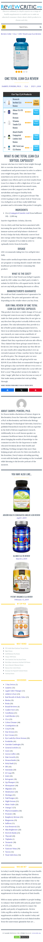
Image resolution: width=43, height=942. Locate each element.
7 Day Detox (10, 684)
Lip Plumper (10, 782)
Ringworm (9, 820)
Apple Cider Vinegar (13, 691)
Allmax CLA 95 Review (21, 556)
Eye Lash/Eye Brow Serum (15, 738)
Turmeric (9, 842)
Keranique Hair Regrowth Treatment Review (16, 671)
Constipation (10, 725)
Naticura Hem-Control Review (13, 668)
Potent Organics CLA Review (22, 596)
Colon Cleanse (11, 722)
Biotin (7, 700)
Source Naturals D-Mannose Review (14, 665)
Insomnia (9, 769)
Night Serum (10, 801)
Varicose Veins (11, 848)
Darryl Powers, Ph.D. (11, 86)
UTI (6, 845)
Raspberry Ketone (12, 817)
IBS (6, 766)
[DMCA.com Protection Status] (21, 937)
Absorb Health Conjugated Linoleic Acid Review (21, 515)
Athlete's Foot (10, 694)
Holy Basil (9, 763)
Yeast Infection (11, 855)
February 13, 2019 (22, 599)
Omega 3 (8, 807)
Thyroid (8, 836)
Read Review (36, 102)
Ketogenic (9, 779)
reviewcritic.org (36, 933)
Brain (7, 703)
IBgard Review (8, 651)
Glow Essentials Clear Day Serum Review (15, 659)
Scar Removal (10, 826)
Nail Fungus (10, 798)
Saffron (8, 823)
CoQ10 (8, 728)
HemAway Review (9, 673)
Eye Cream (9, 735)
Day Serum (9, 732)
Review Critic (29, 385)
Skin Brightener (11, 829)
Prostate (8, 814)
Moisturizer (9, 792)
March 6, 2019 (21, 559)
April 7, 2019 (21, 518)
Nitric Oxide (10, 804)
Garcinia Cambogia (12, 744)
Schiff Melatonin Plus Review (12, 654)
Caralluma (9, 713)
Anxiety (8, 687)
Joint (7, 776)
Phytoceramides (11, 811)
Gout (7, 751)
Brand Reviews (11, 706)
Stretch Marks (10, 833)
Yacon (7, 852)
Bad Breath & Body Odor (15, 697)
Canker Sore (10, 710)
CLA (26, 86)
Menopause (10, 785)
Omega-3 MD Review (10, 657)
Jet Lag (8, 773)
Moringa (8, 795)
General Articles (11, 747)
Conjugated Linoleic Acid (20, 213)
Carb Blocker (10, 716)
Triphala (8, 839)
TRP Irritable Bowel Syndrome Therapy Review (16, 648)
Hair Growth (10, 757)
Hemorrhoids (10, 760)
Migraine (8, 788)
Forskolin (9, 741)
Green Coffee (10, 754)
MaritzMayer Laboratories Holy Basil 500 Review (17, 662)
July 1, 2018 (36, 86)
